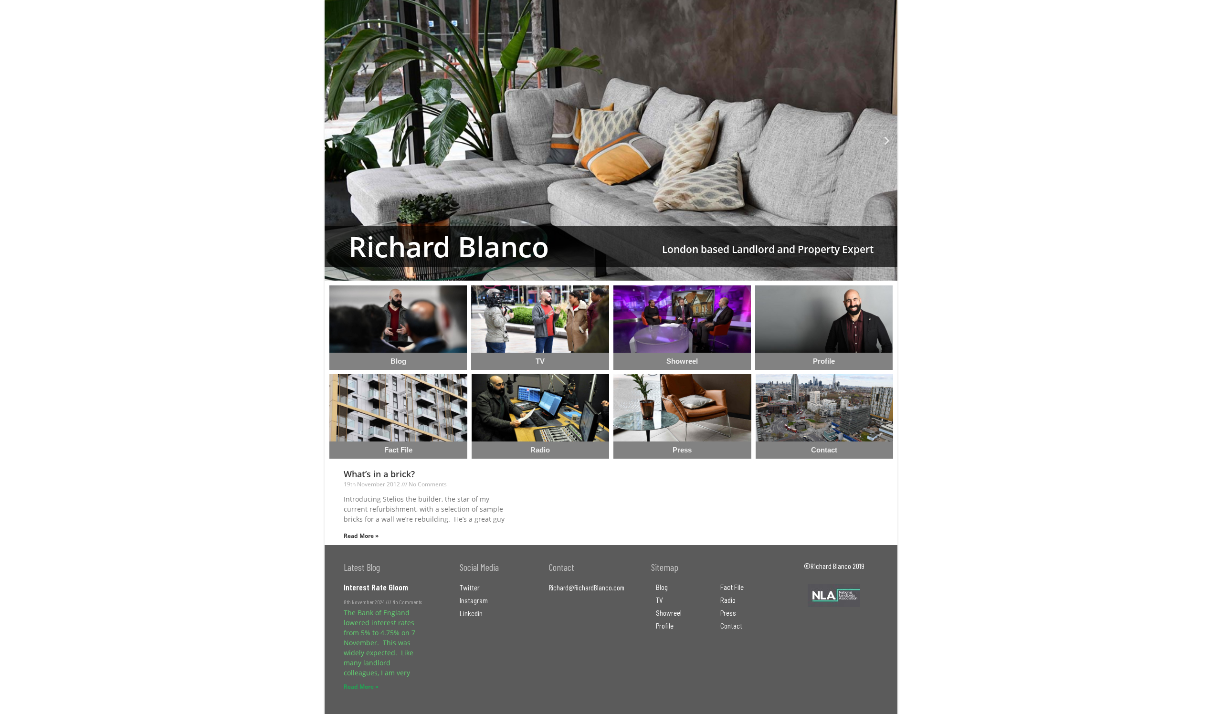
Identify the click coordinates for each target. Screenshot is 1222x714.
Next (883, 140)
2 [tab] (596, 273)
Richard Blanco (448, 246)
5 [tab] (625, 273)
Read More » (361, 536)
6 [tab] (635, 273)
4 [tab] (616, 273)
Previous (339, 140)
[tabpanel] (611, 140)
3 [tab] (606, 273)
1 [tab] (587, 273)
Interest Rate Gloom (376, 587)
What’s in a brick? (379, 474)
